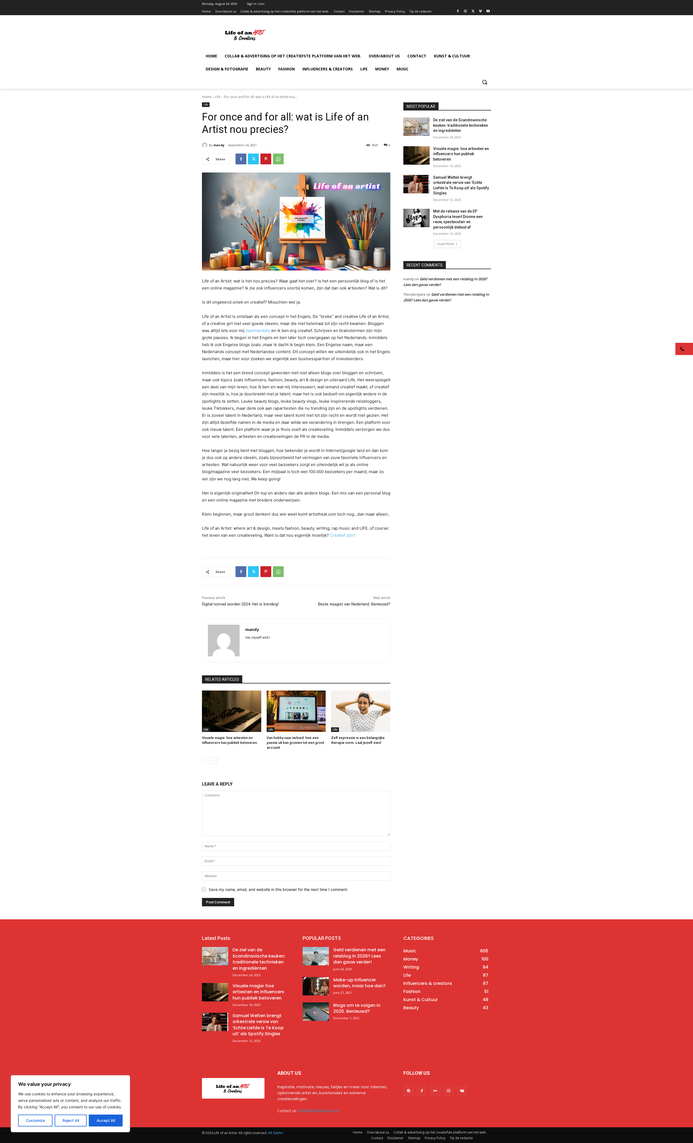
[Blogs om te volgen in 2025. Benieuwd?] (316, 1011)
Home (206, 97)
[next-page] (214, 760)
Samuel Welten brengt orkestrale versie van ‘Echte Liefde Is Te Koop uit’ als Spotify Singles (258, 1024)
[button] (484, 82)
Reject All (71, 1120)
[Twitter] (473, 11)
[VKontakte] (462, 1090)
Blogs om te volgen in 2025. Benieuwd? (356, 1008)
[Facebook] (458, 11)
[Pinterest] (265, 159)
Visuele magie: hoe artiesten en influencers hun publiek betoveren (461, 153)
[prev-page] (205, 760)
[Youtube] (488, 11)
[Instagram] (465, 11)
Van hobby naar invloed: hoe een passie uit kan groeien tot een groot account (295, 743)
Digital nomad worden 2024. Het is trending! (240, 604)
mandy (218, 145)
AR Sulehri (275, 1133)
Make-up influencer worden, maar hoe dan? (359, 983)
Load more (445, 244)
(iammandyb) (258, 330)
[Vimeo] (480, 11)
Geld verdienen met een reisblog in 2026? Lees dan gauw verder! (359, 956)
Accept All (106, 1120)
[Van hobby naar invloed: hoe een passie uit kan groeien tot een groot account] (296, 711)
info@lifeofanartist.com (318, 1110)
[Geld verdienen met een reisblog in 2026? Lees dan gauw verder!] (316, 956)
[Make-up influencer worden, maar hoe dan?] (316, 986)
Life (217, 97)
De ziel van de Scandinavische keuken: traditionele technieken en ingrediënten (460, 125)
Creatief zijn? (342, 535)
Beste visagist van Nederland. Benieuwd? (354, 604)
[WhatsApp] (278, 159)
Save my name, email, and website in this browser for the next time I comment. (278, 889)
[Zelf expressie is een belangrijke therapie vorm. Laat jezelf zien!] (360, 711)
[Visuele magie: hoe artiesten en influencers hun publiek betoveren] (231, 711)
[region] (70, 1103)
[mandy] (205, 145)
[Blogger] (408, 1090)
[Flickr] (435, 1090)
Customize (35, 1120)
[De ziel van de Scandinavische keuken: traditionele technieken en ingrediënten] (416, 127)
